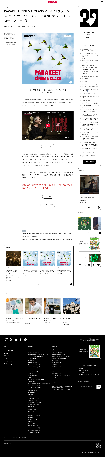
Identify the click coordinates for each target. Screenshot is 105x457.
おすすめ (30, 377)
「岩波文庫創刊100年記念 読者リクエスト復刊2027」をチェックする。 (90, 119)
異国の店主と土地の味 (33, 426)
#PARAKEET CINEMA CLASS (10, 42)
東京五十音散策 (31, 423)
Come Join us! (7, 438)
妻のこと (30, 413)
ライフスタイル (8, 364)
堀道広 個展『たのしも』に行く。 (89, 65)
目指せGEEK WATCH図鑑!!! (34, 428)
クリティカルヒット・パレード (34, 386)
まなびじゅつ (54, 377)
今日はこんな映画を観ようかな (35, 404)
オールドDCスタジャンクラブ (34, 375)
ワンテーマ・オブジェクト (33, 400)
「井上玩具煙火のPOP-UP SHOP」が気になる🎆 (90, 90)
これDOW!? (54, 369)
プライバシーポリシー (90, 380)
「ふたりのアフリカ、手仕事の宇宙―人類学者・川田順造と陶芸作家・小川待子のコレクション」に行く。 (90, 124)
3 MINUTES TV (31, 350)
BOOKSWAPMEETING (33, 352)
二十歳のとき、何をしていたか (34, 402)
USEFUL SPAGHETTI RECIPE (35, 369)
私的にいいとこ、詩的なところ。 (34, 432)
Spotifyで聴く (48, 196)
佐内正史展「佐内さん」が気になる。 (90, 76)
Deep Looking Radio (57, 352)
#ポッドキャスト (8, 44)
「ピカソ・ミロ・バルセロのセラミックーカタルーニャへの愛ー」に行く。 (90, 151)
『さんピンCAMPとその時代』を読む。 (90, 86)
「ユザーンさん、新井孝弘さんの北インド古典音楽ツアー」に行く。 (90, 68)
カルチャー (7, 353)
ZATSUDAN (54, 364)
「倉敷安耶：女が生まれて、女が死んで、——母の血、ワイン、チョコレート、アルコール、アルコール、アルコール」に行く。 (90, 56)
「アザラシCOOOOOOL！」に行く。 (89, 84)
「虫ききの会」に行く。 (86, 81)
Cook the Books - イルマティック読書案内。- (38, 354)
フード (6, 359)
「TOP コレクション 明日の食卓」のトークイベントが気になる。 (90, 129)
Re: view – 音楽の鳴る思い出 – (35, 364)
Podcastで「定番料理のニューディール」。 (61, 356)
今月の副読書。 (31, 407)
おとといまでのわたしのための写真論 (36, 379)
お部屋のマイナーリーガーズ (34, 381)
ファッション (8, 361)
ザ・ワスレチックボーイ (33, 392)
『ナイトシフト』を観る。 (86, 100)
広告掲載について (7, 443)
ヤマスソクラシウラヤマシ (33, 398)
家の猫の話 (30, 417)
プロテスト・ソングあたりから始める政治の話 (62, 375)
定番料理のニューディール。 (34, 415)
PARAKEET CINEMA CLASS (58, 354)
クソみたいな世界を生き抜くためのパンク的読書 (39, 383)
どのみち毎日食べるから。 (57, 373)
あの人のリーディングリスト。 (34, 371)
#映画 (13, 44)
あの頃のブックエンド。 (57, 367)
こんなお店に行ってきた (33, 390)
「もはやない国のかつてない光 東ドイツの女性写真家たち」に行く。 (90, 114)
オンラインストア (22, 438)
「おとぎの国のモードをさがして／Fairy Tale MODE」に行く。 (89, 50)
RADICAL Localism (32, 362)
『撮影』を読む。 (85, 78)
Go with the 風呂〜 (32, 358)
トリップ (6, 356)
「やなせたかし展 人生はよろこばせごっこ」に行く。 (90, 133)
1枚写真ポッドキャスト (56, 350)
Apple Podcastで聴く (48, 204)
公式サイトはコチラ (48, 146)
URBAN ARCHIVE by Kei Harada (36, 367)
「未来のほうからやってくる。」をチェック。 (90, 156)
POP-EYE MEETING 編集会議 (59, 358)
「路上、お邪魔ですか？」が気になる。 (90, 148)
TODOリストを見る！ (89, 162)
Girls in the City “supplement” (35, 356)
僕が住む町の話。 (32, 409)
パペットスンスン (31, 396)
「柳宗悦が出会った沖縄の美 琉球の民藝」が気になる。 (90, 72)
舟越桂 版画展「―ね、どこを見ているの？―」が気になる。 (90, 61)
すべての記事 (8, 350)
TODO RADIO (55, 360)
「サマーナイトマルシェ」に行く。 (89, 93)
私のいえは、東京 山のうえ (34, 430)
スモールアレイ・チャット (57, 371)
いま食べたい (31, 373)
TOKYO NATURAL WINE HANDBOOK (61, 390)
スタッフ (15, 438)
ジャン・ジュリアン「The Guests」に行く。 (90, 106)
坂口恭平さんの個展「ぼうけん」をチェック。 (90, 97)
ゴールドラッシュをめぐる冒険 (34, 388)
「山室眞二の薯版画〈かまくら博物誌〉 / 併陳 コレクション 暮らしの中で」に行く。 (90, 138)
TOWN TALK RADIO (56, 362)
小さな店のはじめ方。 (32, 419)
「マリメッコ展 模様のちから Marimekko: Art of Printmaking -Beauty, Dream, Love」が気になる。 (90, 144)
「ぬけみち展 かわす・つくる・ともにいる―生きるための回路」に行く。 (90, 110)
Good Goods (31, 360)
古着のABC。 (31, 411)
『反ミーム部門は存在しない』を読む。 (90, 103)
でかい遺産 (30, 394)
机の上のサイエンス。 (32, 421)
